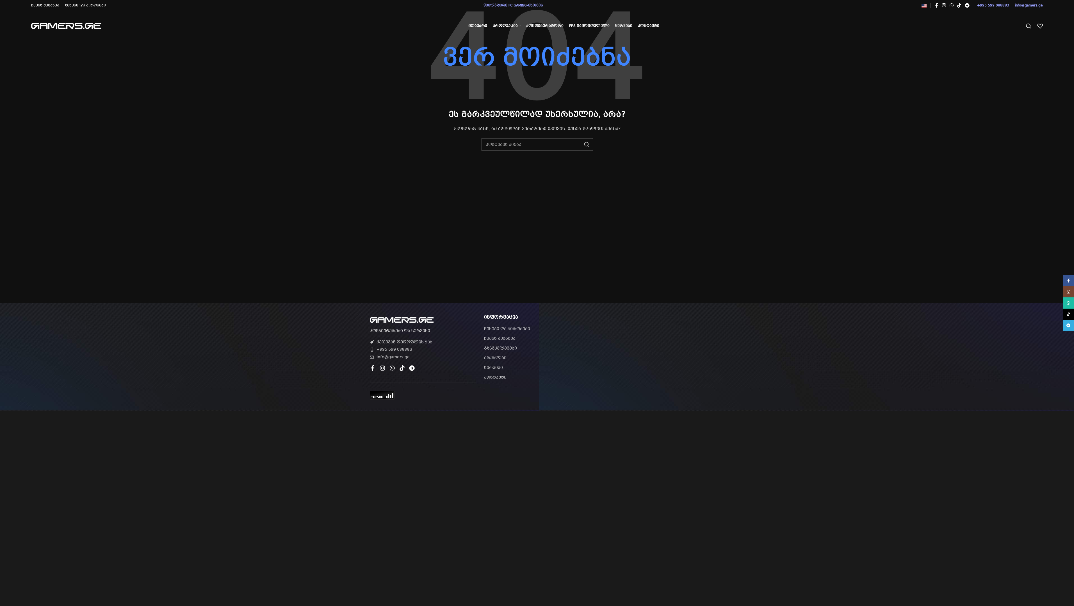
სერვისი (493, 367)
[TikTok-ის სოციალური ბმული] (959, 5)
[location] (651, 346)
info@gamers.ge (393, 357)
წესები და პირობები (507, 329)
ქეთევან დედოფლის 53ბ (404, 342)
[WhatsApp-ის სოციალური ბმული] (951, 5)
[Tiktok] (402, 368)
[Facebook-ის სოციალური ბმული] (936, 5)
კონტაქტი (495, 377)
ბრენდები (495, 357)
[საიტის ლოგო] (66, 25)
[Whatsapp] (392, 368)
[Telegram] (412, 368)
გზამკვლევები (500, 348)
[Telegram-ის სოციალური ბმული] (967, 5)
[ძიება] (1028, 26)
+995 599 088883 (394, 349)
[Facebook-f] (372, 368)
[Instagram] (382, 368)
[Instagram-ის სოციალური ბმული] (944, 5)
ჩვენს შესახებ (500, 338)
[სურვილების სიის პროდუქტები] (1040, 26)
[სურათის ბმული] (402, 319)
